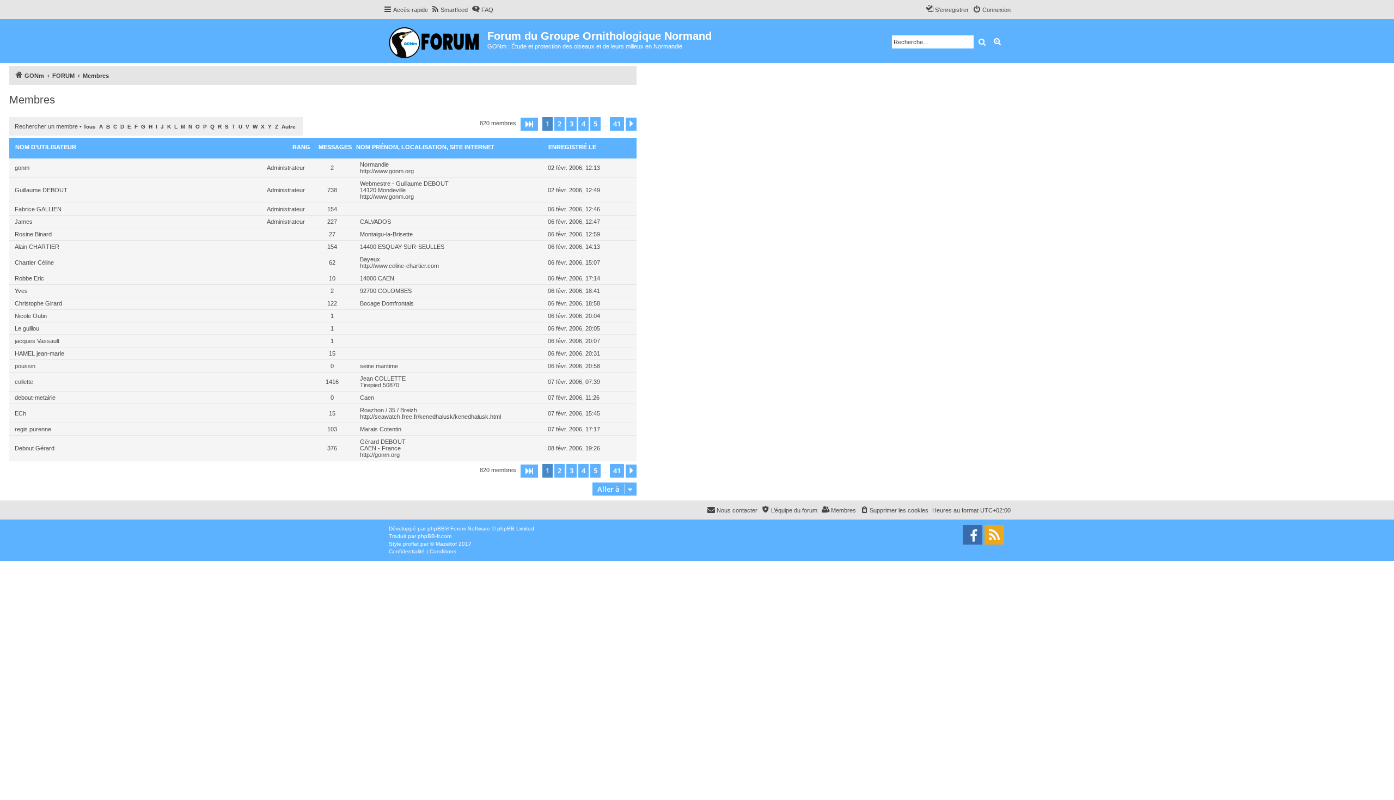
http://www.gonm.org (387, 171)
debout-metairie (35, 397)
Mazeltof (446, 544)
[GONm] (435, 41)
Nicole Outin (31, 316)
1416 (332, 381)
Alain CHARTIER (37, 246)
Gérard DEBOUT (383, 441)
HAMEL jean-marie (39, 353)
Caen (367, 397)
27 (332, 234)
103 (332, 429)
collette (24, 381)
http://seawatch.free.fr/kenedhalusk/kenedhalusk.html (430, 416)
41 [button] (617, 124)
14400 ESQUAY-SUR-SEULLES (402, 246)
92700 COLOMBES (386, 291)
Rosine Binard (33, 234)
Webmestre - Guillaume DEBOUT (404, 183)
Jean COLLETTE (383, 378)
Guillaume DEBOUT (41, 190)
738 (332, 190)
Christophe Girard (38, 303)
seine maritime (379, 366)
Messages (335, 147)
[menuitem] (449, 9)
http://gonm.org (380, 454)
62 (332, 262)
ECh (20, 413)
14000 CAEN (377, 278)
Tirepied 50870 (379, 385)
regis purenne (33, 429)
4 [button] (583, 124)
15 (332, 353)
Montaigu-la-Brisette (386, 234)
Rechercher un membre (46, 126)
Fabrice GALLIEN (38, 209)
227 (332, 221)
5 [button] (595, 124)
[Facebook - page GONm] (972, 535)
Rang (301, 147)
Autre (289, 127)
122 (332, 303)
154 (332, 209)
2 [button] (559, 124)
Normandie (374, 164)
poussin (25, 366)
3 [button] (571, 124)
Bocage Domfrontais (387, 303)
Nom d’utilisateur (45, 147)
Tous (89, 127)
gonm (22, 167)
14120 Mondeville (383, 190)
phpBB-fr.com (434, 536)
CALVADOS (375, 221)
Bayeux (370, 259)
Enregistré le (572, 147)
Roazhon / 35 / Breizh (388, 410)
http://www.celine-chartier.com (399, 265)
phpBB (436, 529)
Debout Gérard (34, 448)
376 (332, 448)
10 (332, 278)
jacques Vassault (37, 341)
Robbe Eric (29, 278)
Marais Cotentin (380, 429)
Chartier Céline (34, 262)
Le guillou (27, 328)
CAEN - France (380, 448)
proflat (411, 544)
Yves (21, 291)
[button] (529, 124)
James (24, 221)
